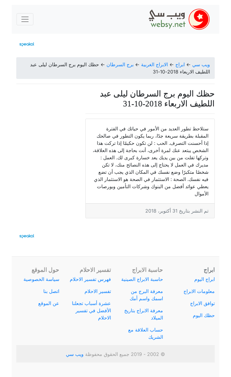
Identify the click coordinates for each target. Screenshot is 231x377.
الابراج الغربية (154, 64)
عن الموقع (48, 303)
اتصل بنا (51, 291)
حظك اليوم (204, 315)
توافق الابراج (202, 303)
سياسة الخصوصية (41, 279)
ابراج (180, 64)
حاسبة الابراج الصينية (142, 279)
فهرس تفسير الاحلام (90, 279)
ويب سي (201, 64)
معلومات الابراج (199, 291)
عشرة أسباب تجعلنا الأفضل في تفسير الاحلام (91, 310)
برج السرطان (120, 64)
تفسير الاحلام (98, 291)
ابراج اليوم (204, 279)
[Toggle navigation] (25, 19)
